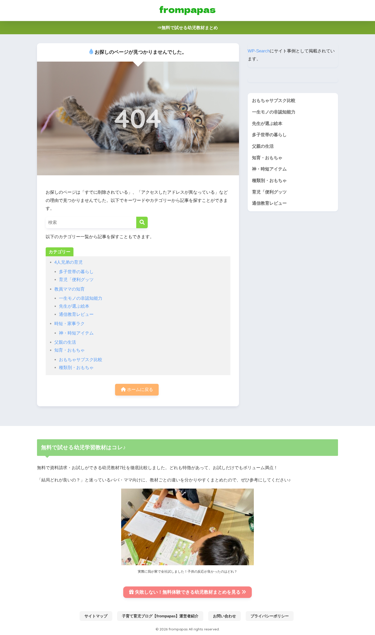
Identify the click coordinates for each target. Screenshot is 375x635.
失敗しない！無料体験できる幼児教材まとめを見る (188, 592)
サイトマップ (95, 616)
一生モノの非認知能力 (80, 298)
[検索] (142, 222)
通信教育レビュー (76, 314)
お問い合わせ (224, 616)
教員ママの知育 (69, 289)
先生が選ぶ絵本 (74, 306)
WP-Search (259, 51)
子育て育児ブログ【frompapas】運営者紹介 (160, 616)
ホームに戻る (139, 389)
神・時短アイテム (76, 333)
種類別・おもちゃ (76, 367)
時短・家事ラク (69, 323)
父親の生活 (65, 342)
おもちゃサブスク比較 (80, 359)
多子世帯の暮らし (76, 271)
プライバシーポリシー (270, 616)
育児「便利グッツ (76, 279)
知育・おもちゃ (69, 350)
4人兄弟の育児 (68, 262)
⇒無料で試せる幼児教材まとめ (187, 27)
